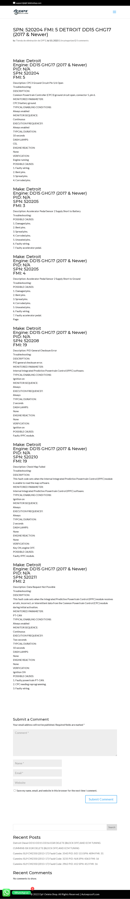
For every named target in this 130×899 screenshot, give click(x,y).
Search (111, 827)
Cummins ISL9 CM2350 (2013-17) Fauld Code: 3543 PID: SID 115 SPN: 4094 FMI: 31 (58, 853)
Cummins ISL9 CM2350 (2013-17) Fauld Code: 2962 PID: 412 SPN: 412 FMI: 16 (55, 863)
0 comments (82, 40)
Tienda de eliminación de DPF (30, 40)
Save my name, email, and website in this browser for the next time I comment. (57, 790)
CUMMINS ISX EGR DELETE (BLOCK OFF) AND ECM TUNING (46, 848)
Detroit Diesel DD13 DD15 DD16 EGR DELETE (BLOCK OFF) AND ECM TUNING (57, 842)
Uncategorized (67, 40)
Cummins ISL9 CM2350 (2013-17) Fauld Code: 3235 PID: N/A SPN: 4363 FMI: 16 (56, 858)
